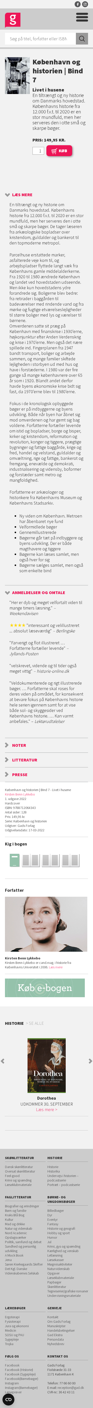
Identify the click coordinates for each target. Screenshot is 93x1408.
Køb (63, 150)
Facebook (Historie (18, 1369)
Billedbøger (55, 1210)
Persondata (55, 1339)
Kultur (9, 1219)
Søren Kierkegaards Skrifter (24, 1264)
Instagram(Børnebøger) (21, 1387)
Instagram (85, 4)
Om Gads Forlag (58, 1321)
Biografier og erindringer (22, 1206)
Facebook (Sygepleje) (20, 1374)
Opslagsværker (15, 1237)
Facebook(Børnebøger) (21, 1378)
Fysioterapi (13, 1321)
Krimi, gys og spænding (63, 1246)
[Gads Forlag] (13, 20)
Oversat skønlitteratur (20, 1171)
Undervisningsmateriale (64, 1295)
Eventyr (52, 1219)
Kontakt (52, 1317)
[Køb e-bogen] (46, 988)
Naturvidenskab (58, 1269)
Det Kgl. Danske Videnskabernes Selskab (22, 1271)
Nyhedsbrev (55, 1344)
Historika (53, 1171)
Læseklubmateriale (18, 1184)
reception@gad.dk (71, 1387)
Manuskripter (56, 1326)
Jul (49, 1242)
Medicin (10, 1330)
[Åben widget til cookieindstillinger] (8, 1400)
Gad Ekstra (54, 1335)
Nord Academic (16, 1233)
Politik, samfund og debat (23, 1242)
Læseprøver (13, 1392)
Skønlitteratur (56, 1286)
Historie (52, 1167)
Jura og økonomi (17, 1326)
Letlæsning (54, 1255)
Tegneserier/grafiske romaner (67, 1291)
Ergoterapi (12, 1317)
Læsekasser (55, 1260)
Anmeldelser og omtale (38, 592)
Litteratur (24, 760)
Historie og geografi (61, 1228)
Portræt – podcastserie (63, 1184)
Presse (20, 774)
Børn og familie (15, 1210)
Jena (8, 1260)
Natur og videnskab (18, 1228)
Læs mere (22, 194)
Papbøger (54, 1282)
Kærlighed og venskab (63, 1251)
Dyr (49, 1215)
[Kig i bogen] (46, 860)
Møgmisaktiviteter (59, 1264)
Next (90, 1061)
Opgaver (53, 1273)
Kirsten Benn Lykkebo (20, 794)
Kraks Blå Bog (14, 1215)
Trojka (9, 1344)
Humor (52, 1237)
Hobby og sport (58, 1233)
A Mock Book (14, 1255)
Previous (2, 1061)
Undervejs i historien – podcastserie (63, 1177)
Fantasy (52, 1224)
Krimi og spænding (18, 1180)
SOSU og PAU (14, 1335)
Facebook (78, 4)
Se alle (36, 1023)
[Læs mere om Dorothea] (46, 1065)
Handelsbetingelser (61, 1330)
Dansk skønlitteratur (19, 1167)
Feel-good (12, 1175)
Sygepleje (12, 1339)
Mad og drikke (15, 1224)
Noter (19, 745)
